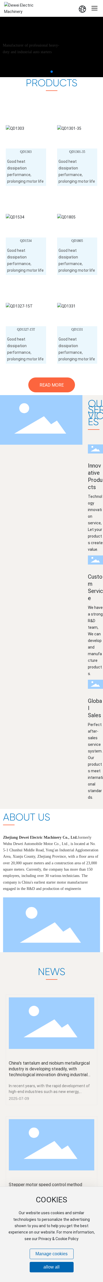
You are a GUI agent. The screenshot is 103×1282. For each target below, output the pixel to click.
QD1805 (77, 241)
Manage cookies (51, 1253)
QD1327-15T (26, 329)
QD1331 (77, 329)
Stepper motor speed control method (45, 1184)
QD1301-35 (77, 152)
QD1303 (26, 152)
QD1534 (26, 241)
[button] (52, 72)
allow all (51, 1267)
